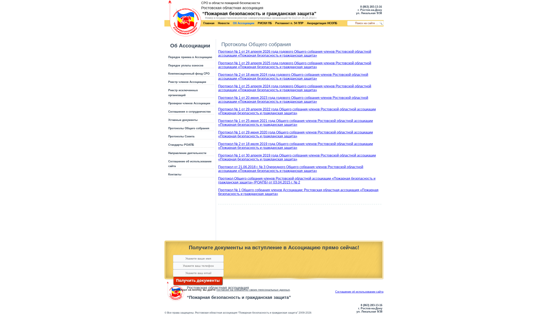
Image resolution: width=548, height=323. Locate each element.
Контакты (174, 174)
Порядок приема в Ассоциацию (190, 57)
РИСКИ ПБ (265, 23)
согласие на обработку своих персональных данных (253, 289)
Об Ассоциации (243, 23)
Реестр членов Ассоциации (187, 82)
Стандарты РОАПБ (181, 144)
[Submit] (198, 281)
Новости (223, 23)
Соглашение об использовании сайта (359, 291)
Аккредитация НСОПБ (322, 23)
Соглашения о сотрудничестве (189, 111)
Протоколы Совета (181, 136)
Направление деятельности (187, 153)
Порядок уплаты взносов (185, 65)
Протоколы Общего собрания (188, 128)
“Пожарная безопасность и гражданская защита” (259, 13)
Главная (208, 23)
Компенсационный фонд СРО (189, 73)
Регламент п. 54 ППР (289, 23)
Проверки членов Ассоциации (189, 103)
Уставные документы (183, 120)
